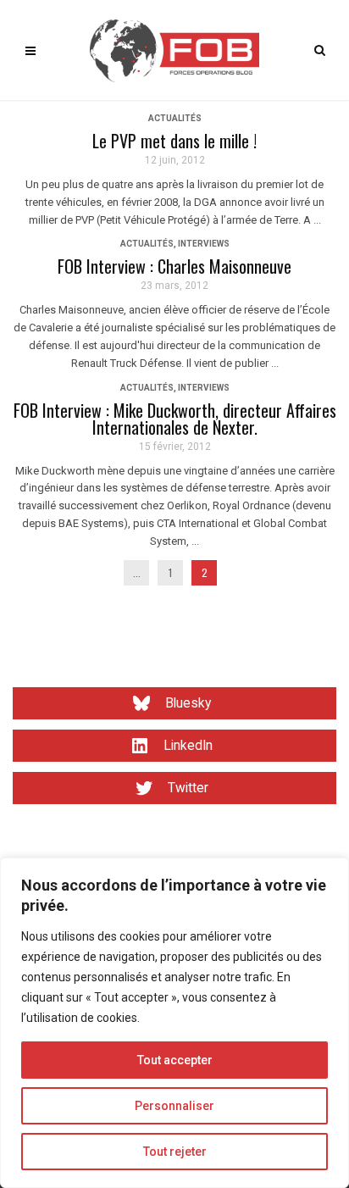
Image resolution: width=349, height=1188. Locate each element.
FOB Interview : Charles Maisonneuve (174, 266)
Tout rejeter (175, 1151)
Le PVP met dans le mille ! (174, 140)
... (137, 572)
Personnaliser (174, 1106)
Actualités (175, 118)
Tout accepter (175, 1060)
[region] (174, 1023)
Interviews (204, 243)
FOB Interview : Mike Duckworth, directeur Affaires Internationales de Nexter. (175, 419)
